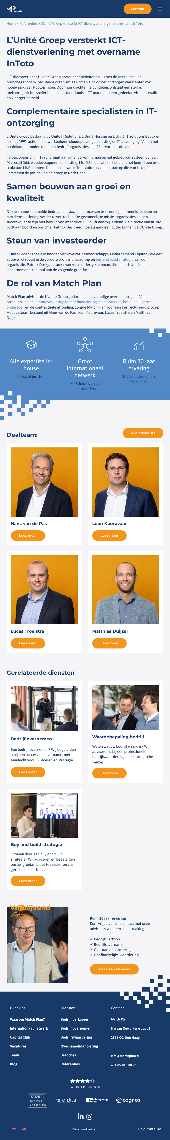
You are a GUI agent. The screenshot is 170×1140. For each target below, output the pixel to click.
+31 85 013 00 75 (124, 1065)
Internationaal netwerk (29, 1028)
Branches (68, 1055)
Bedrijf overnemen (76, 1028)
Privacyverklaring (83, 1129)
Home (11, 23)
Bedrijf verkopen (74, 1019)
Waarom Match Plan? (27, 1019)
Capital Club (20, 1037)
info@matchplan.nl (125, 1056)
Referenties (28, 23)
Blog (13, 1064)
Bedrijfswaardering (76, 1037)
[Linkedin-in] (80, 1116)
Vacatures (18, 1046)
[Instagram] (89, 1116)
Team (14, 1055)
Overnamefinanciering (79, 1046)
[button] (160, 8)
